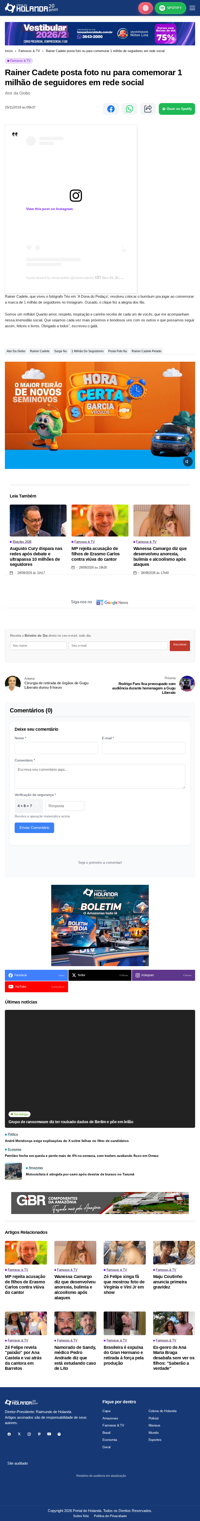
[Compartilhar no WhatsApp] (129, 109)
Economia (109, 1440)
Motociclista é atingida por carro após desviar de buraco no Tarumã (80, 1174)
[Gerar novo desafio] (36, 806)
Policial (154, 1418)
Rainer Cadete (40, 351)
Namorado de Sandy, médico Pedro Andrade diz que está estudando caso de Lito (75, 1358)
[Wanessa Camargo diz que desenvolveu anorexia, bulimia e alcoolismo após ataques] (161, 521)
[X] (19, 1434)
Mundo (154, 1433)
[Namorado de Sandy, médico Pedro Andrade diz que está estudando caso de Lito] (75, 1323)
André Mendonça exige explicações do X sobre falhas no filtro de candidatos (67, 1141)
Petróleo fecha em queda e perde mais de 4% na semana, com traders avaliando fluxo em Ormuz (82, 1156)
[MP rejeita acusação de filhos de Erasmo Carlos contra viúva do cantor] (99, 521)
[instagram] (29, 1434)
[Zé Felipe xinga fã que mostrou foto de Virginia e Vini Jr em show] (125, 1253)
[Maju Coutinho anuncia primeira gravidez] (174, 1253)
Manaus (154, 1425)
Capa (106, 1411)
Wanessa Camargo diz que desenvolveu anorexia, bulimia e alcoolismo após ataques (160, 556)
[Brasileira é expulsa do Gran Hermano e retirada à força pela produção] (125, 1323)
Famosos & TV (29, 51)
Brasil (106, 1433)
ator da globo (16, 351)
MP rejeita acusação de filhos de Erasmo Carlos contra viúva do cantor (95, 553)
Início (9, 51)
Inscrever (180, 644)
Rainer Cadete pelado (146, 351)
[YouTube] (49, 1434)
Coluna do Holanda (163, 1411)
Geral (106, 1447)
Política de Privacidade (110, 1516)
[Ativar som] (188, 461)
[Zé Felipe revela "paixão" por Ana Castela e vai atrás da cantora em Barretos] (26, 1323)
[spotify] (59, 1434)
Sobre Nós (81, 1516)
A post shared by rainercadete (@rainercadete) (60, 278)
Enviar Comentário (34, 827)
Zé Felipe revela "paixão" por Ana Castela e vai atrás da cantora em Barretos (23, 1358)
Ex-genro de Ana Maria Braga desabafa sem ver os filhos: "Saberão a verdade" (174, 1358)
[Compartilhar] (148, 109)
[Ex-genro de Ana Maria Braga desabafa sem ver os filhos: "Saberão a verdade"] (174, 1323)
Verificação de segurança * (35, 795)
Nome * (20, 738)
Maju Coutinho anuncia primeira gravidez (170, 1281)
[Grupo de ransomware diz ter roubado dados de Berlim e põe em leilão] (100, 1069)
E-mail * (108, 738)
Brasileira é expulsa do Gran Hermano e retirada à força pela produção (123, 1355)
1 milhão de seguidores (87, 351)
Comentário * (25, 760)
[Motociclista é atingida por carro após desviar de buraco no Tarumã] (13, 1171)
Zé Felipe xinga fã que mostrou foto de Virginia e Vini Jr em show (124, 1284)
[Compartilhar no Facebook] (111, 109)
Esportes (155, 1440)
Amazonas (110, 1418)
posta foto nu (117, 351)
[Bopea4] (31, 8)
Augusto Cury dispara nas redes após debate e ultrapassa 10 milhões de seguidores (36, 556)
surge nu (60, 351)
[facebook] (9, 1434)
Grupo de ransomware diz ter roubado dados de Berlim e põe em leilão (71, 1122)
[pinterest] (39, 1434)
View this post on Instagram (49, 209)
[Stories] (145, 8)
